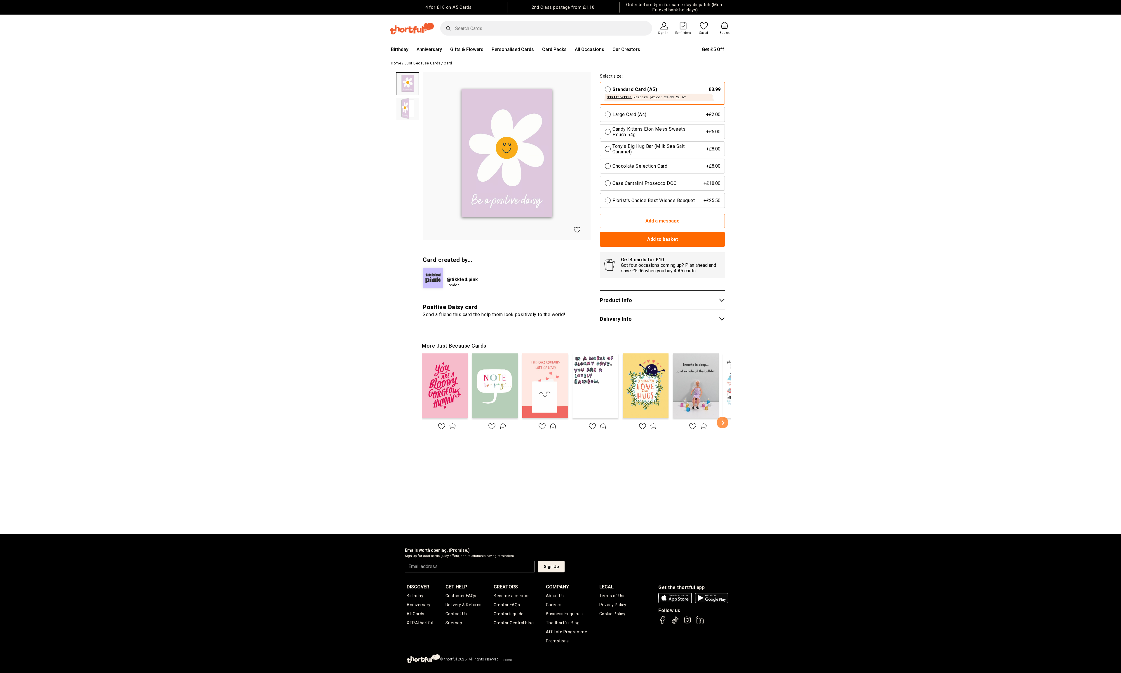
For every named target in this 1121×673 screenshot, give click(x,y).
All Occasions (589, 49)
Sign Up (551, 566)
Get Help (456, 587)
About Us (555, 595)
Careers (554, 604)
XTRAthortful (420, 623)
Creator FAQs (507, 604)
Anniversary (429, 49)
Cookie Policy (612, 613)
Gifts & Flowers (466, 49)
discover (418, 587)
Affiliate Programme (566, 632)
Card (448, 63)
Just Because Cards (423, 63)
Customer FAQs (460, 595)
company (557, 587)
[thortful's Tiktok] (675, 622)
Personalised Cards (513, 49)
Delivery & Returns (463, 604)
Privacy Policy (612, 604)
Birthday (399, 49)
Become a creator (511, 595)
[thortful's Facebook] (662, 622)
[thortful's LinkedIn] (700, 622)
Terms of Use (612, 595)
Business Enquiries (564, 613)
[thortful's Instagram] (687, 622)
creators (506, 587)
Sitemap (453, 623)
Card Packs (554, 49)
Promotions (557, 641)
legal (606, 587)
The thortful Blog (563, 623)
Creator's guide (509, 613)
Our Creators (626, 49)
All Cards (415, 613)
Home (396, 63)
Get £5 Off (713, 49)
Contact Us (456, 613)
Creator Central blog (514, 623)
